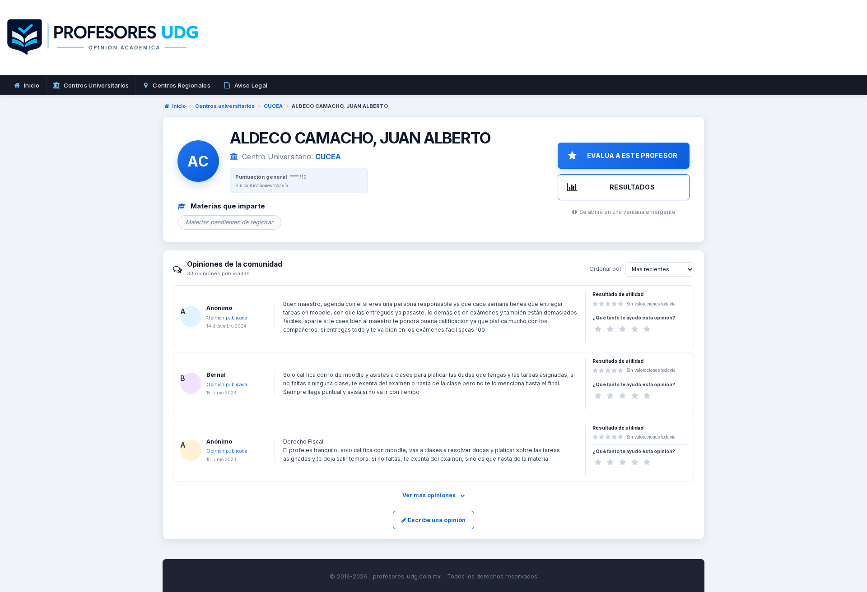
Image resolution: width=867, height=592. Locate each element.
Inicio (179, 106)
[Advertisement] (569, 47)
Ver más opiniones (429, 495)
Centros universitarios (225, 106)
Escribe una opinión (436, 520)
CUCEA (273, 106)
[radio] (598, 329)
